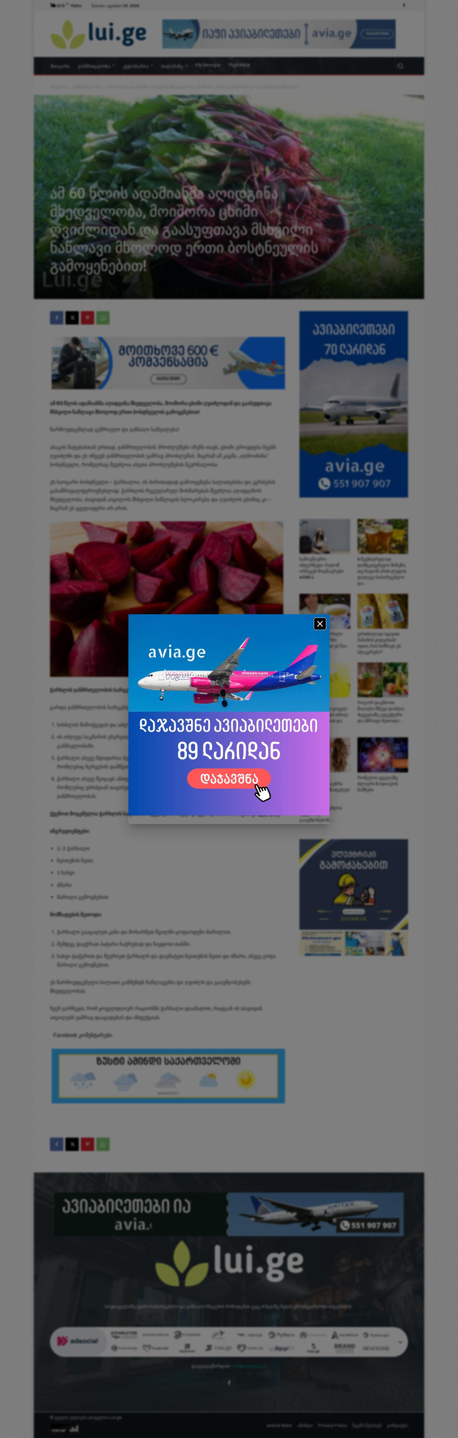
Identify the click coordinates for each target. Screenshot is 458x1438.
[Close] (320, 624)
